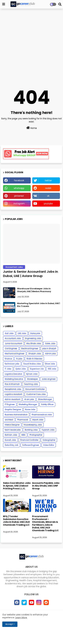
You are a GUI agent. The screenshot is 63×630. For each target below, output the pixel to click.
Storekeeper (32, 379)
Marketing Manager (28, 404)
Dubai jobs (35, 333)
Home (33, 128)
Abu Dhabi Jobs (33, 343)
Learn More (21, 617)
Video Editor (48, 445)
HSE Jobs (52, 369)
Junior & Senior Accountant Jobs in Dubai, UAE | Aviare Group (30, 273)
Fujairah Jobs (48, 429)
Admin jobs (50, 353)
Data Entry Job (11, 445)
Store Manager (45, 399)
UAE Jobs (22, 333)
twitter (48, 180)
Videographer (49, 440)
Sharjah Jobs (34, 353)
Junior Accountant (13, 343)
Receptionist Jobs (13, 389)
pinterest (19, 195)
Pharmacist (22, 419)
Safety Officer (47, 404)
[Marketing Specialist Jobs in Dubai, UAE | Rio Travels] (9, 307)
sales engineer (49, 379)
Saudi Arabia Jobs (32, 363)
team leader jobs (13, 429)
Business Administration (16, 414)
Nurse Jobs (30, 409)
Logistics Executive (13, 374)
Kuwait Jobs (10, 440)
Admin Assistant (12, 399)
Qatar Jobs (20, 369)
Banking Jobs (31, 429)
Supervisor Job (37, 369)
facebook (19, 180)
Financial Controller (29, 440)
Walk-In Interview (34, 358)
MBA (23, 435)
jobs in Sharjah (49, 348)
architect (9, 419)
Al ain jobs (29, 399)
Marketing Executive (14, 379)
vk (48, 195)
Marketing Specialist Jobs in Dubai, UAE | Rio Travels (38, 305)
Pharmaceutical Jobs (42, 414)
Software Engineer (30, 445)
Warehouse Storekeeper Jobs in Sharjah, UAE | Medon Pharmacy (34, 290)
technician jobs (12, 363)
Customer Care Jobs (36, 394)
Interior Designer (12, 424)
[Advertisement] (31, 43)
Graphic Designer (13, 409)
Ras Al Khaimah (12, 384)
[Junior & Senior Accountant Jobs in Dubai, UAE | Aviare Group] (31, 244)
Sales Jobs (50, 343)
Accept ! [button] (9, 624)
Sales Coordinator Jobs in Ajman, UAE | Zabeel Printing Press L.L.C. (17, 486)
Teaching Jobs (31, 384)
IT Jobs (8, 369)
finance (8, 358)
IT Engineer (10, 404)
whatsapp (19, 188)
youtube (48, 203)
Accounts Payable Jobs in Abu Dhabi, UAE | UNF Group (45, 486)
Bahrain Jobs (11, 435)
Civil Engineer (11, 348)
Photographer (36, 435)
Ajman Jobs (31, 374)
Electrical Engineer (29, 348)
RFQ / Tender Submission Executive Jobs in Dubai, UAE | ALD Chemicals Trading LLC (16, 520)
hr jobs (19, 358)
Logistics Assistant (13, 394)
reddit (48, 188)
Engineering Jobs (33, 338)
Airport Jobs (37, 419)
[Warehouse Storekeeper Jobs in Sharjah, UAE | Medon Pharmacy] (9, 292)
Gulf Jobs (9, 333)
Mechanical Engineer (14, 353)
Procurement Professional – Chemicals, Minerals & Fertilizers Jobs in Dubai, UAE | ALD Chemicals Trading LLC (45, 523)
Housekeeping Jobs (33, 424)
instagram (19, 203)
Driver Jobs (50, 363)
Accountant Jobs (13, 338)
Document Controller (35, 389)
